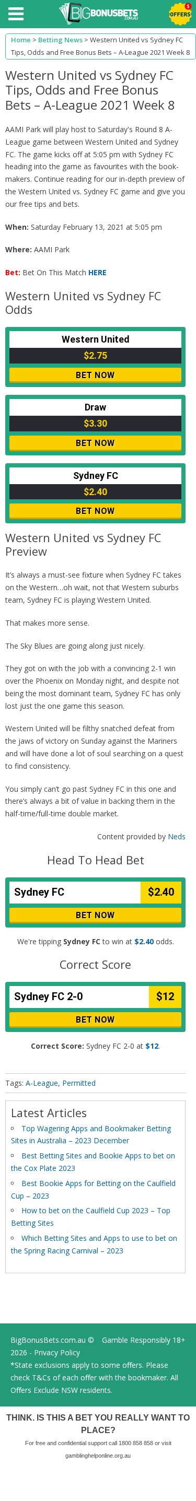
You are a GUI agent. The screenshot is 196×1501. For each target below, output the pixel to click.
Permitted (79, 1083)
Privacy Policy (57, 1352)
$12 (151, 1046)
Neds (177, 836)
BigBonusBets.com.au (48, 1340)
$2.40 (144, 941)
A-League (42, 1083)
